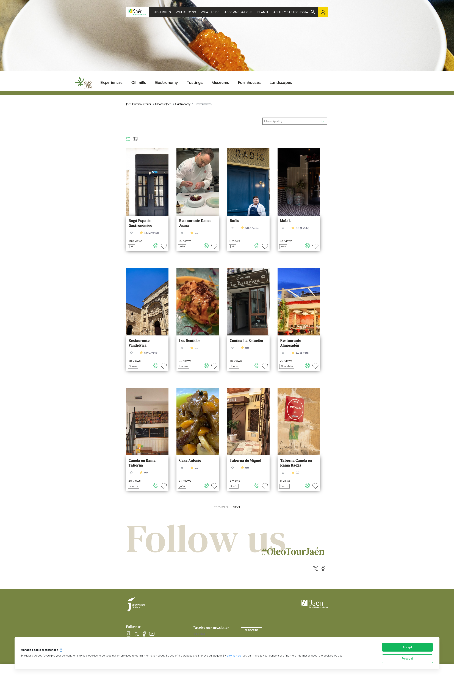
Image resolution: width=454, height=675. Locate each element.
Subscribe (251, 630)
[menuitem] (111, 82)
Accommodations (238, 12)
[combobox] (295, 120)
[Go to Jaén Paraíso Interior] (137, 12)
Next (236, 507)
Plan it (262, 12)
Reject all (407, 658)
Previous (221, 507)
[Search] (313, 12)
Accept (407, 647)
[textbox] (283, 121)
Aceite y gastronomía (290, 12)
